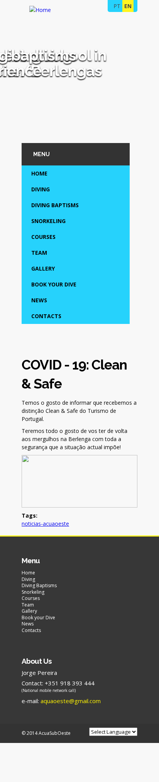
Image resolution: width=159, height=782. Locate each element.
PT (116, 6)
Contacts (46, 316)
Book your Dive (53, 284)
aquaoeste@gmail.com (71, 701)
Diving (40, 189)
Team (39, 252)
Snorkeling (48, 221)
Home (39, 173)
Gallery (43, 268)
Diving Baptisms (55, 205)
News (39, 300)
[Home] (40, 10)
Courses (43, 236)
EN (128, 6)
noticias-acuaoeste (45, 523)
